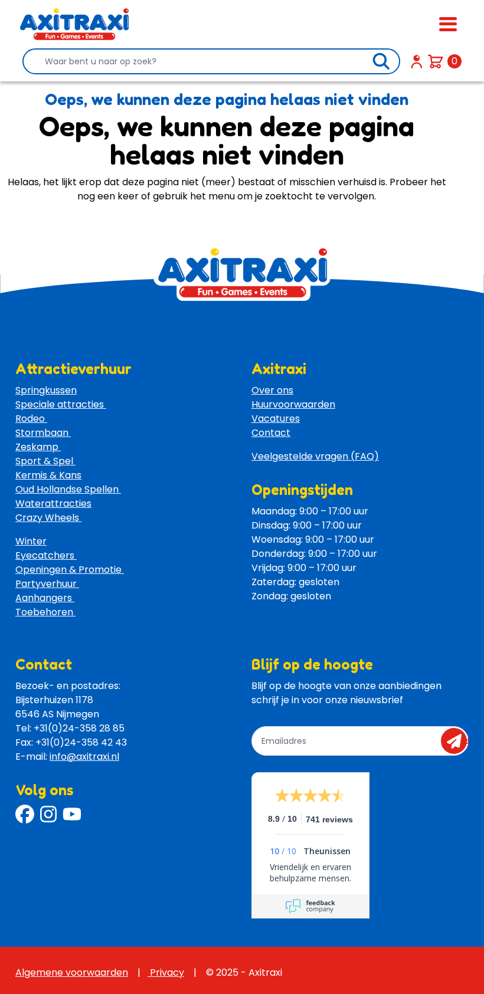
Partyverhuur (47, 584)
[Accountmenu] (416, 61)
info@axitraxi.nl (84, 756)
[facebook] (24, 814)
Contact (270, 432)
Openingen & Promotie (69, 569)
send (458, 741)
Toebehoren (45, 612)
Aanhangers (44, 598)
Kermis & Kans (48, 475)
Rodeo (31, 418)
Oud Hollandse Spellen (68, 489)
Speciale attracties (60, 404)
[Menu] (448, 24)
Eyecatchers (46, 555)
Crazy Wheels (48, 517)
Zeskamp (38, 447)
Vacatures (275, 418)
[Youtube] (72, 814)
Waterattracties (53, 503)
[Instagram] (48, 814)
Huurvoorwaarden (293, 404)
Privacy (166, 972)
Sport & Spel (45, 461)
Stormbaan (43, 432)
